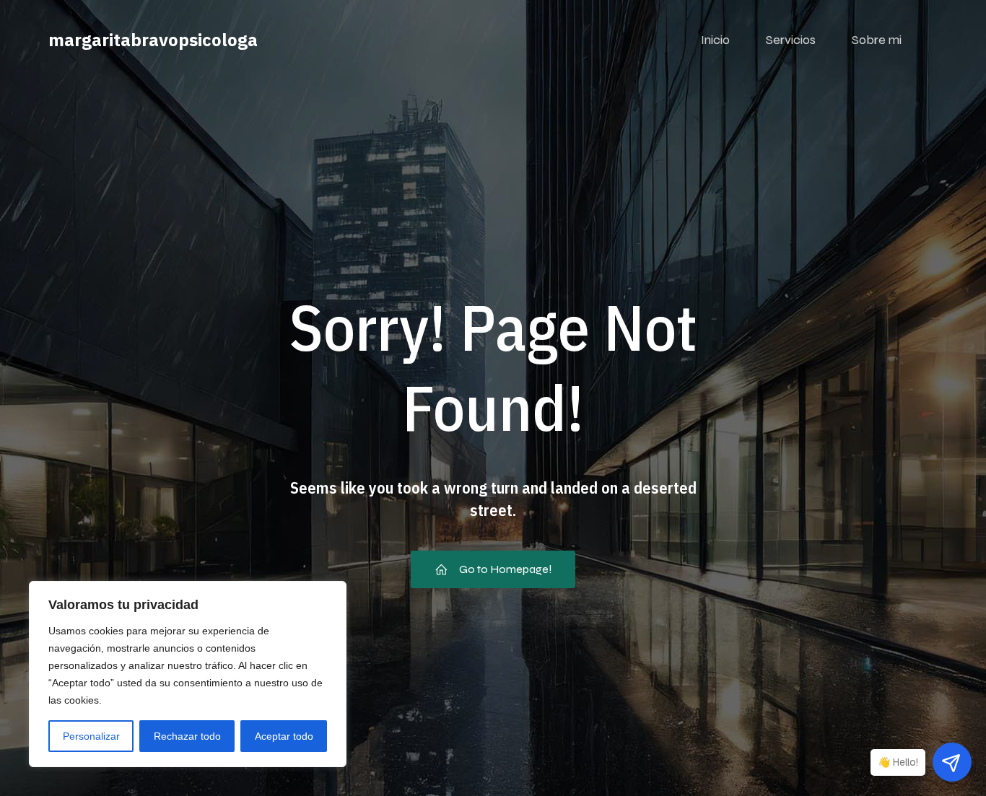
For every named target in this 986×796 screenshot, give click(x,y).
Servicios (791, 40)
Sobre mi (877, 40)
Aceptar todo (284, 736)
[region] (187, 674)
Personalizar (91, 736)
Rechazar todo (187, 736)
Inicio (715, 40)
